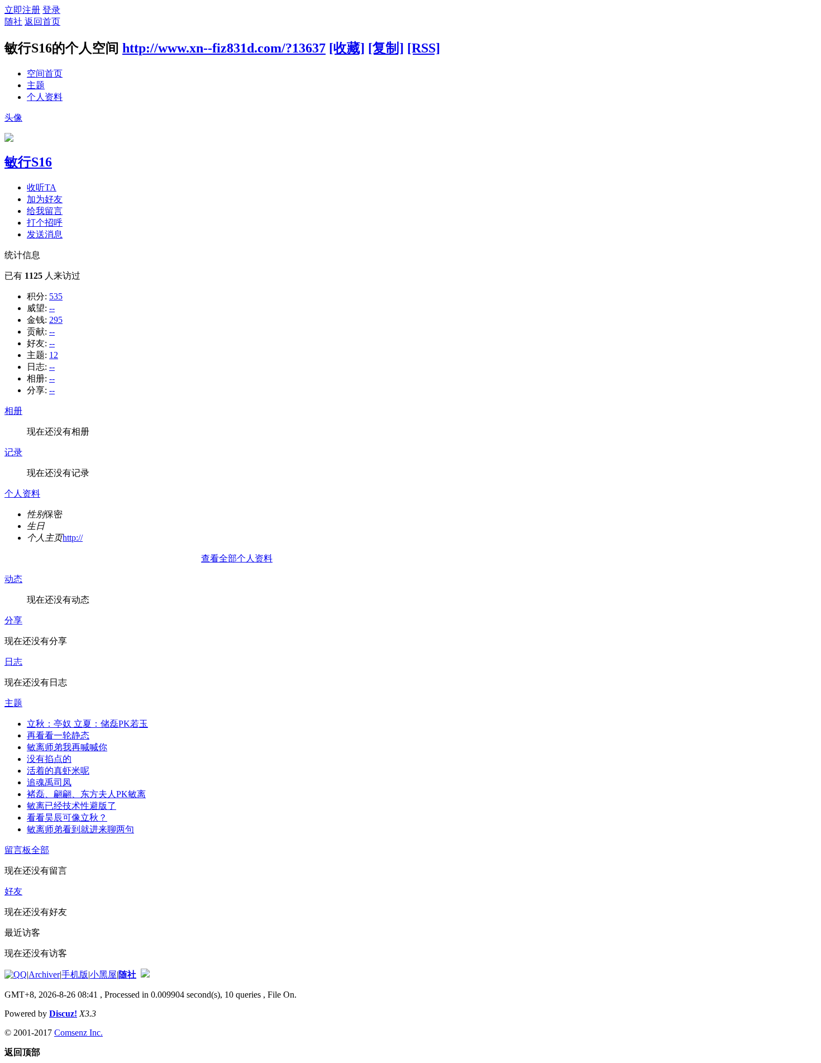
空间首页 (45, 73)
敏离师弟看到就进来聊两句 (80, 829)
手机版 (74, 974)
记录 (13, 452)
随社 (13, 21)
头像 (13, 117)
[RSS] (423, 48)
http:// (73, 537)
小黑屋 (103, 974)
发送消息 (45, 234)
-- (52, 308)
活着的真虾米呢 (58, 770)
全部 (40, 850)
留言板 (17, 850)
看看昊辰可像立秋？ (67, 817)
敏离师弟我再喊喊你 (67, 747)
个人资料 (45, 97)
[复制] (386, 48)
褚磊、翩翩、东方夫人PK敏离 (86, 794)
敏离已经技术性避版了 (71, 806)
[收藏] (347, 48)
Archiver (44, 974)
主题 (36, 85)
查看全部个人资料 (237, 558)
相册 (13, 411)
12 (53, 355)
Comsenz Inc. (78, 1032)
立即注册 (22, 10)
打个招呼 (45, 222)
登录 (51, 10)
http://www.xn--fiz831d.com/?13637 (224, 48)
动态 (13, 579)
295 (56, 320)
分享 (13, 620)
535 (56, 296)
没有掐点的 (49, 759)
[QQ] (15, 974)
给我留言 (45, 211)
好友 (13, 891)
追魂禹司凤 (49, 782)
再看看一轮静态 (58, 735)
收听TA (41, 187)
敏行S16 (28, 162)
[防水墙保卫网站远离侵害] (145, 974)
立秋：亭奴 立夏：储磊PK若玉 (87, 723)
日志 (13, 661)
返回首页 (42, 21)
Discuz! (63, 1013)
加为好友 (45, 199)
